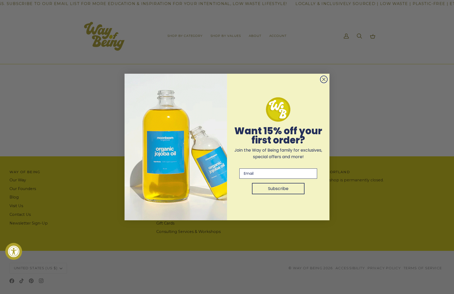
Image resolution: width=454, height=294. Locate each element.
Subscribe (278, 189)
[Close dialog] (323, 79)
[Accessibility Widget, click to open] (13, 251)
